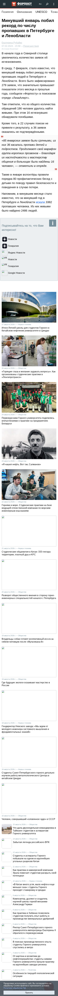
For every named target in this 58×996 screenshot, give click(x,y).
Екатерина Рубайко (12, 42)
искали (41, 202)
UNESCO (41, 11)
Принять (29, 992)
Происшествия (31, 46)
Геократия (8, 11)
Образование (24, 11)
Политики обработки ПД (15, 988)
